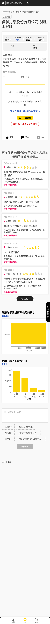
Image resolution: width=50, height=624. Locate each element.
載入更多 (25, 298)
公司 (12, 11)
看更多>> (5, 316)
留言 (27, 137)
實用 (11, 137)
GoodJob (5, 11)
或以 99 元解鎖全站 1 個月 (25, 123)
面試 (37, 11)
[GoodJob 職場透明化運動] (3, 3)
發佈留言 (25, 446)
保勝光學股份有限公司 (25, 11)
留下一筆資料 (25, 117)
